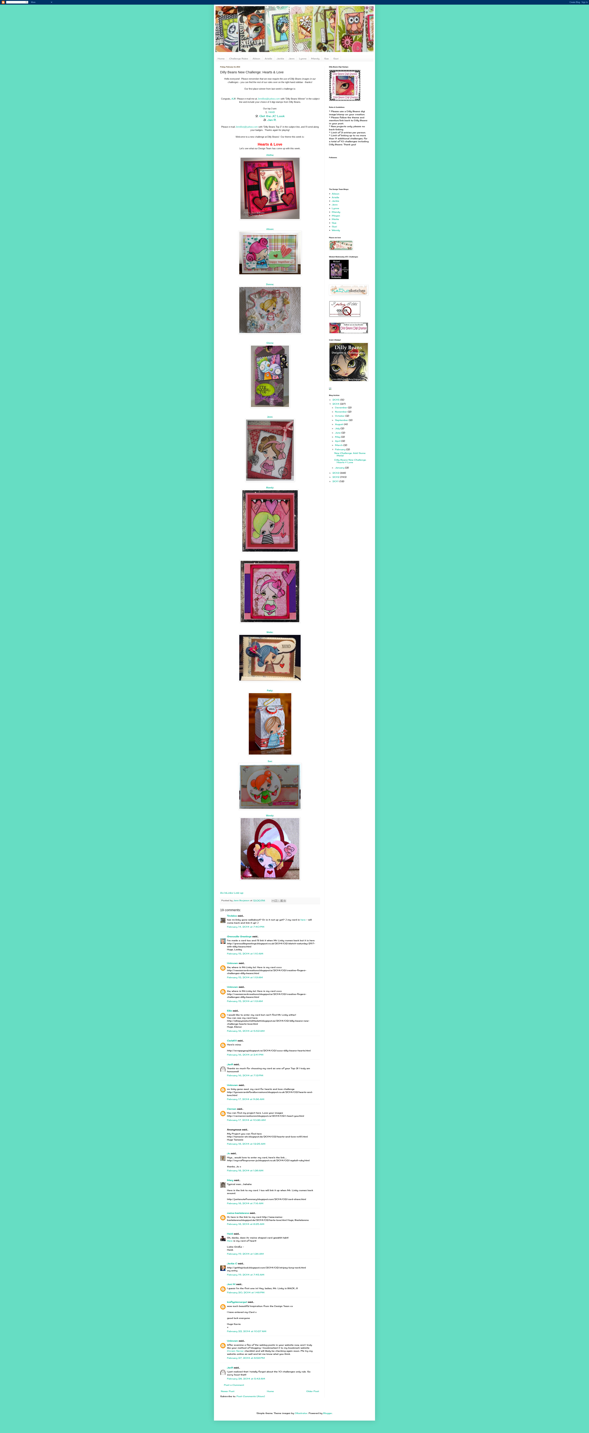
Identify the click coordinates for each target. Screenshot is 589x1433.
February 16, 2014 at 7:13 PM (245, 1075)
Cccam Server (235, 1351)
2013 (336, 473)
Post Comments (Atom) (251, 1396)
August (339, 424)
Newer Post (227, 1391)
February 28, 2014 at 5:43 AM (246, 1378)
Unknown (232, 963)
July (338, 428)
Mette (335, 219)
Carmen (231, 1108)
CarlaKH (232, 1040)
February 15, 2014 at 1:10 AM (245, 953)
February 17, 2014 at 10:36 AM (246, 1120)
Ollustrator (301, 1413)
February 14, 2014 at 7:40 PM (245, 926)
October (340, 415)
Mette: (270, 632)
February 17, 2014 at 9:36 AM (245, 1099)
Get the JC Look (272, 116)
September (342, 420)
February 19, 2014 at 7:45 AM (245, 1274)
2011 (335, 481)
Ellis (229, 1010)
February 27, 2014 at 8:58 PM (246, 1358)
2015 (336, 399)
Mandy (315, 58)
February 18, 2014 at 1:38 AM (245, 1170)
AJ (232, 98)
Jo (228, 1153)
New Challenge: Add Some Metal (350, 454)
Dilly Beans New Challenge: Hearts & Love (350, 461)
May (338, 436)
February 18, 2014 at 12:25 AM (246, 1143)
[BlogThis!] (275, 900)
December (341, 407)
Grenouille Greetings (239, 936)
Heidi (271, 112)
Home (221, 58)
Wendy (336, 230)
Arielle (268, 58)
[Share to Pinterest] (284, 900)
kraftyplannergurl (237, 1302)
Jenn (291, 58)
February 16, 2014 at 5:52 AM (246, 1031)
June (338, 432)
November (341, 411)
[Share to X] (278, 900)
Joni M (231, 1284)
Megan (336, 215)
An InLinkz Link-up (231, 892)
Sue (326, 58)
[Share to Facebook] (281, 900)
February (340, 449)
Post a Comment (234, 1385)
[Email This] (273, 900)
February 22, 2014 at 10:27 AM (246, 1331)
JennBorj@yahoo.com (269, 98)
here (303, 919)
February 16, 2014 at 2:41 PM (245, 1054)
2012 (336, 477)
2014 (336, 404)
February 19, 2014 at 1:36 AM (245, 1253)
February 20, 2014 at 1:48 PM (245, 1292)
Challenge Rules (238, 58)
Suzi (336, 58)
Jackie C (232, 1263)
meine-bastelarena (238, 1213)
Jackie (280, 58)
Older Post (312, 1391)
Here (230, 1240)
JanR (230, 1064)
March (339, 445)
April (338, 441)
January (340, 467)
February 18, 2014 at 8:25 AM (245, 1224)
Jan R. (272, 119)
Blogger (327, 1413)
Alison (256, 58)
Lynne (302, 58)
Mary (230, 1180)
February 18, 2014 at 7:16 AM (245, 1203)
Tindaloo (232, 915)
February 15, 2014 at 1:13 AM (245, 977)
